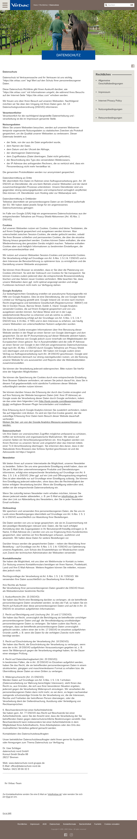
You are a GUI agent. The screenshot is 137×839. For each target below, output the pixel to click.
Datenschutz (55, 824)
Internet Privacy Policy (110, 100)
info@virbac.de (69, 496)
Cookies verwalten (111, 824)
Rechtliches (22, 824)
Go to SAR (7, 813)
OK (131, 5)
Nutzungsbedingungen (110, 109)
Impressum (104, 92)
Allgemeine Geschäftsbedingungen (110, 82)
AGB (44, 824)
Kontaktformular (69, 824)
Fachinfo (97, 824)
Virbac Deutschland (71, 834)
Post (8, 797)
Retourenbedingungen (110, 117)
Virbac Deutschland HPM (132, 66)
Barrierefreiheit (85, 824)
